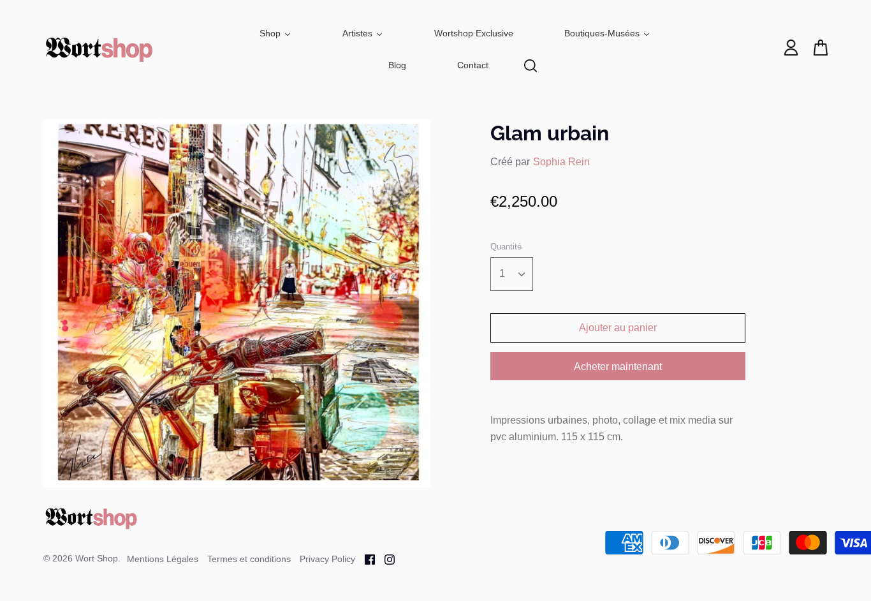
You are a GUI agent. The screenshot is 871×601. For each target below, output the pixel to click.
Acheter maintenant (618, 366)
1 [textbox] (502, 273)
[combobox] (511, 274)
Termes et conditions (249, 559)
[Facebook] (365, 558)
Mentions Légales (162, 559)
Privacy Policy (327, 559)
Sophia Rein (561, 161)
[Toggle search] (530, 66)
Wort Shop (96, 558)
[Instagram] (385, 558)
